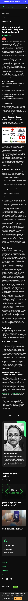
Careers (4, 575)
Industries (4, 562)
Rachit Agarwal (11, 453)
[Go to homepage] (7, 7)
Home (3, 13)
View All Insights (7, 480)
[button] (4, 38)
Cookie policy (7, 598)
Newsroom (5, 570)
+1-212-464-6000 (8, 553)
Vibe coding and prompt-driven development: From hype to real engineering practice (12, 503)
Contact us (9, 545)
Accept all (18, 598)
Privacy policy (21, 590)
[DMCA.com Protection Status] (15, 587)
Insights (7, 13)
